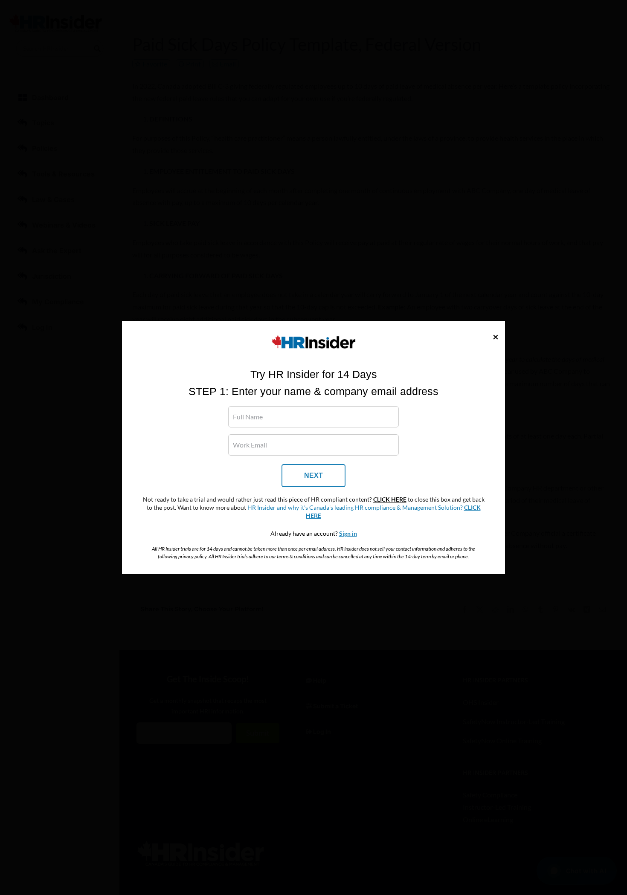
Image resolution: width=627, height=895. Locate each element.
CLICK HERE (389, 499)
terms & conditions (296, 556)
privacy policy (192, 556)
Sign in (348, 533)
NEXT (313, 475)
